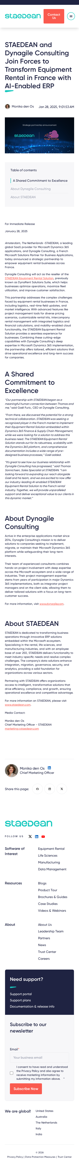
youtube (43, 836)
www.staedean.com (18, 704)
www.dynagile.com (52, 603)
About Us (45, 925)
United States (44, 1110)
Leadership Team (51, 931)
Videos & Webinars (52, 911)
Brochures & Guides (52, 897)
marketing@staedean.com (22, 728)
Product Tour (47, 890)
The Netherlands (46, 1122)
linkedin (36, 836)
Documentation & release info (32, 1006)
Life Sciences (47, 855)
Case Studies (48, 904)
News (42, 945)
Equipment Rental (51, 849)
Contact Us (54, 16)
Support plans (20, 1000)
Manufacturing (49, 862)
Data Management (52, 869)
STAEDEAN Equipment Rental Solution (29, 278)
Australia (41, 1116)
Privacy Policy (30, 1070)
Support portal (21, 994)
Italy (38, 1128)
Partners (44, 938)
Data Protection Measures (40, 1156)
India (39, 1134)
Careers (44, 959)
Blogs (42, 883)
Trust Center (47, 952)
